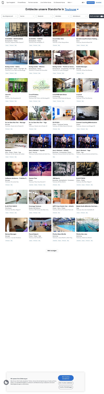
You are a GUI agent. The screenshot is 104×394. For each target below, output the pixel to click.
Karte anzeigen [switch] (102, 16)
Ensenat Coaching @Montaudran (86, 122)
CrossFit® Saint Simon (60, 94)
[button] (6, 382)
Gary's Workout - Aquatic (37, 150)
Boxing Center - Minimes (37, 66)
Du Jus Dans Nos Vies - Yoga (38, 122)
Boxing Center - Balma (12, 66)
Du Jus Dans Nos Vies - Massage (15, 122)
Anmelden (98, 2)
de (83, 2)
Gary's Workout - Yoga (83, 150)
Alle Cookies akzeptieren (66, 377)
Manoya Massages (10, 234)
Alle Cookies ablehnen (65, 383)
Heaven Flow (33, 178)
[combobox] (71, 9)
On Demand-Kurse (59, 2)
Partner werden (33, 2)
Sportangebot (11, 2)
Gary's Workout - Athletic (60, 150)
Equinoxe (8, 150)
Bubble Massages (81, 66)
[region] (45, 381)
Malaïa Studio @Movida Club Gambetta (87, 206)
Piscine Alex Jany (81, 234)
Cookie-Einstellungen (65, 387)
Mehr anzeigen (52, 250)
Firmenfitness (22, 2)
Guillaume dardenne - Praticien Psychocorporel (16, 178)
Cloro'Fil (7, 94)
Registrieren (90, 2)
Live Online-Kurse (45, 2)
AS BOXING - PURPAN (35, 39)
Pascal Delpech (33, 234)
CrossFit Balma (33, 94)
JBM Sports (56, 178)
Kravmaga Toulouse (35, 206)
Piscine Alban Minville (59, 234)
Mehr (69, 2)
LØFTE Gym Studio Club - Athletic (63, 206)
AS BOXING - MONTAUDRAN (14, 39)
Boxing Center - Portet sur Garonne (64, 66)
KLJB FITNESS (80, 178)
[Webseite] (2, 2)
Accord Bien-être (58, 39)
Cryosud (79, 94)
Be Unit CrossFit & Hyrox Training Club (87, 39)
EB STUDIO (56, 122)
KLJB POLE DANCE (11, 206)
